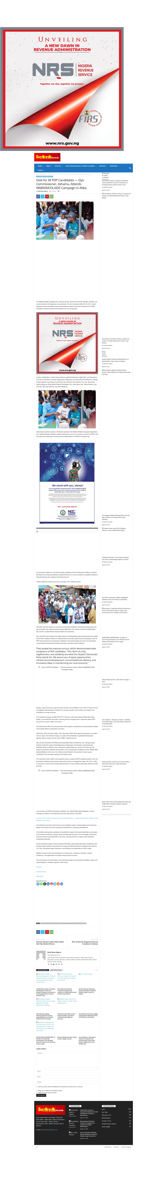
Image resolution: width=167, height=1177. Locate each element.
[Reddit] (58, 883)
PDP (69, 923)
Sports (40, 170)
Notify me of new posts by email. (47, 1092)
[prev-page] (95, 970)
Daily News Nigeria (43, 191)
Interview (113, 166)
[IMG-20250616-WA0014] (67, 549)
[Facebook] (38, 196)
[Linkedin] (48, 883)
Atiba (42, 923)
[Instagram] (51, 883)
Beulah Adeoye (106, 1118)
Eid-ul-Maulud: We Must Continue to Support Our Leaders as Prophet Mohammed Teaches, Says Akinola (67, 991)
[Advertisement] (58, 13)
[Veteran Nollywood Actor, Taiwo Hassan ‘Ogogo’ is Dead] (67, 1028)
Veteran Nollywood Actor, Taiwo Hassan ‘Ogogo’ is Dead (67, 1038)
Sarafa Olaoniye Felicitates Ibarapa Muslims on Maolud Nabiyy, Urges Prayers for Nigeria (87, 991)
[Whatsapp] (41, 883)
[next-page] (97, 970)
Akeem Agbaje (106, 1126)
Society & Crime (106, 1121)
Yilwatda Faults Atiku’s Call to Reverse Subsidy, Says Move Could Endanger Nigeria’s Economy (66, 1016)
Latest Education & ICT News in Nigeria (80, 166)
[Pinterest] (47, 196)
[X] (43, 196)
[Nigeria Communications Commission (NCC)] (67, 484)
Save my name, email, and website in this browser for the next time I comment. (60, 1086)
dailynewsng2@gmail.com (50, 1129)
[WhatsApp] (51, 196)
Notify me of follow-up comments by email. (50, 1090)
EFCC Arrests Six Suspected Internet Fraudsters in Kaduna (85, 943)
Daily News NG (48, 923)
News (48, 166)
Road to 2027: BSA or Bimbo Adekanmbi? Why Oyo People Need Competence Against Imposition (116, 803)
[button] (130, 168)
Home (40, 166)
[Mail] (56, 964)
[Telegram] (54, 883)
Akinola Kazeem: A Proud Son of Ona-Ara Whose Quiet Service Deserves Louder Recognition (116, 763)
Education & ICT (106, 1115)
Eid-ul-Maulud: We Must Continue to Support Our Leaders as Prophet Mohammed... (87, 1123)
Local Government (58, 923)
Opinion (102, 166)
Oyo (65, 923)
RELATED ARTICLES (42, 970)
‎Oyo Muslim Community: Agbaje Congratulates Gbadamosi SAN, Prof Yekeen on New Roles (88, 1015)
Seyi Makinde (82, 923)
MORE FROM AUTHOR (56, 970)
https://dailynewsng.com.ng (53, 955)
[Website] (61, 964)
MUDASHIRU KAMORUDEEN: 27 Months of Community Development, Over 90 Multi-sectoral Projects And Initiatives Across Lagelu (45, 1040)
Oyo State (50, 176)
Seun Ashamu (75, 923)
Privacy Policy (107, 1147)
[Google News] (61, 883)
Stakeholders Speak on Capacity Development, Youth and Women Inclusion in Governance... (89, 1112)
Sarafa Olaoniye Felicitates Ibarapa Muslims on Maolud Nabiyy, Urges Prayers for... (88, 1134)
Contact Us (116, 1147)
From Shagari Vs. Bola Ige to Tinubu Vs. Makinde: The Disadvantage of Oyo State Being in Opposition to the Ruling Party (87, 1040)
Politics (58, 166)
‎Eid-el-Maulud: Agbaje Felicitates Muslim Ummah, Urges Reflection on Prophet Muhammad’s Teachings (44, 1016)
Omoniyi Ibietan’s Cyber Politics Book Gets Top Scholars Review (50, 943)
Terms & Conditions (126, 1147)
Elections (43, 174)
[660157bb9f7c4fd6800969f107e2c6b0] (83, 89)
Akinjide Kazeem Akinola (109, 1124)
